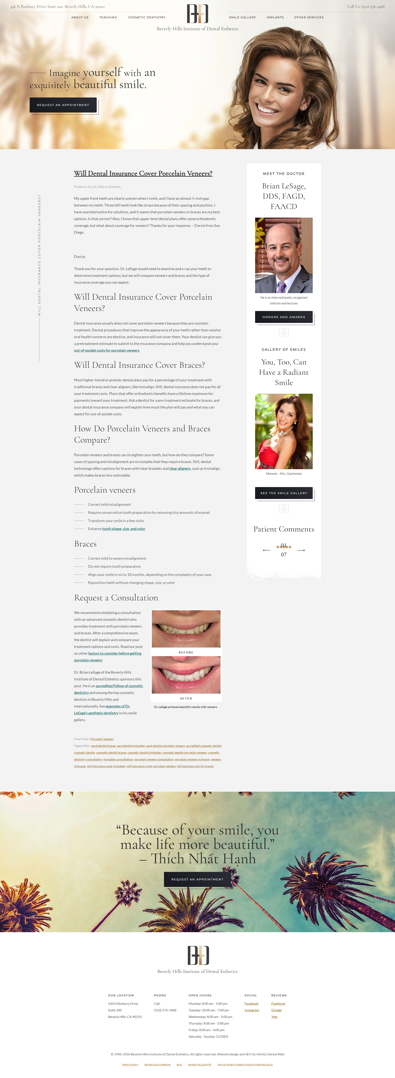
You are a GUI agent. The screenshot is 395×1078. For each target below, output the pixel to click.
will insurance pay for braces (195, 766)
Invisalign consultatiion (118, 759)
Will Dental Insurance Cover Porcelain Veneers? (143, 173)
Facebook (251, 1003)
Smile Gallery (242, 17)
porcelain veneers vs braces (192, 759)
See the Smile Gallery (284, 493)
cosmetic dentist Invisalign (144, 752)
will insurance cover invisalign (106, 766)
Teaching (108, 17)
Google (276, 1010)
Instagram (252, 1010)
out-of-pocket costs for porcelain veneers (106, 350)
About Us (80, 17)
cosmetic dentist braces (111, 752)
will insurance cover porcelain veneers (151, 766)
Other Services (309, 17)
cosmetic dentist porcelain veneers (185, 752)
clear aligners (180, 468)
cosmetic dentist (84, 752)
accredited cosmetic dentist (203, 745)
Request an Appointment (63, 105)
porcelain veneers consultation (154, 759)
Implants (275, 17)
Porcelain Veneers (102, 739)
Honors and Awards (284, 317)
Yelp (274, 1017)
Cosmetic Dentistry (147, 17)
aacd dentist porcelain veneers (165, 745)
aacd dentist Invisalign (131, 745)
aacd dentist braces (103, 745)
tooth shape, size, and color (123, 528)
